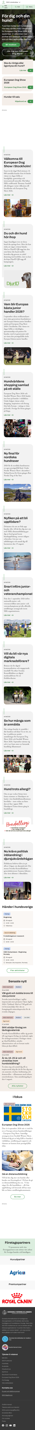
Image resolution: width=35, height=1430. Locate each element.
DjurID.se (5, 1372)
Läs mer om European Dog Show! (17, 52)
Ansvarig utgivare (7, 1415)
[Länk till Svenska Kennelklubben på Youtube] (10, 1425)
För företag (5, 1380)
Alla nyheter (17, 1086)
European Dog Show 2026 (10, 1377)
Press (4, 1421)
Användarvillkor (7, 1413)
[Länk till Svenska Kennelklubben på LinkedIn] (14, 1425)
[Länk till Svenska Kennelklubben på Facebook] (3, 1425)
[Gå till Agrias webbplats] (17, 1272)
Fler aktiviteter (17, 970)
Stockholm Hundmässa (9, 1374)
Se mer (17, 1197)
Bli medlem (11, 45)
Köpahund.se (6, 1369)
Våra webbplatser (7, 1383)
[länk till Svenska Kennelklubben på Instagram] (7, 1425)
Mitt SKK (4, 1358)
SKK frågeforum (7, 1395)
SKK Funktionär (7, 1360)
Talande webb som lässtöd (10, 1407)
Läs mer (7, 195)
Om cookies (6, 1418)
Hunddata (5, 1363)
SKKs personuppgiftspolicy (11, 1410)
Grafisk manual (7, 1404)
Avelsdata (5, 1366)
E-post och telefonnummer (11, 1391)
